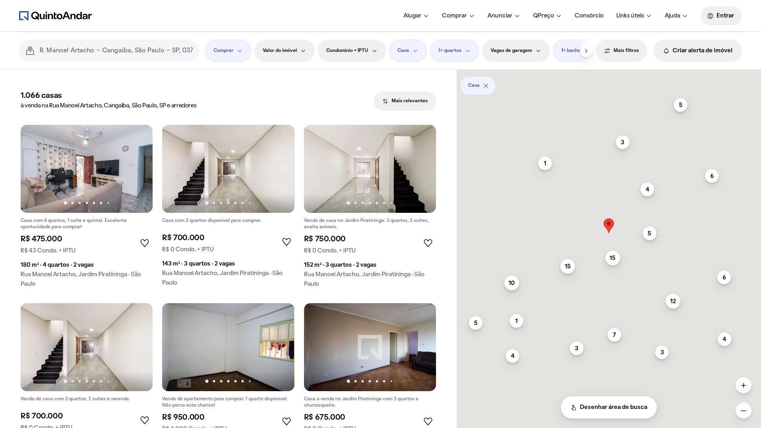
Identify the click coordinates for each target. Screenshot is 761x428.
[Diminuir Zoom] (743, 410)
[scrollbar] (609, 83)
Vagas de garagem (511, 51)
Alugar (412, 16)
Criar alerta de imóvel (702, 51)
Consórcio (589, 16)
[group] (87, 209)
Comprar (454, 16)
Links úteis (630, 16)
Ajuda (672, 16)
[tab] (405, 101)
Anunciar (500, 16)
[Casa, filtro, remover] (485, 85)
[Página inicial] (55, 15)
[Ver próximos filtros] (586, 50)
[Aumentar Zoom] (743, 385)
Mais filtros (626, 51)
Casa (403, 51)
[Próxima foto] (138, 169)
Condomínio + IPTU (347, 51)
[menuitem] (416, 15)
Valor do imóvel (280, 51)
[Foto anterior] (35, 169)
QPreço (543, 16)
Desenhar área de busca (613, 407)
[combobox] (116, 50)
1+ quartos (449, 51)
